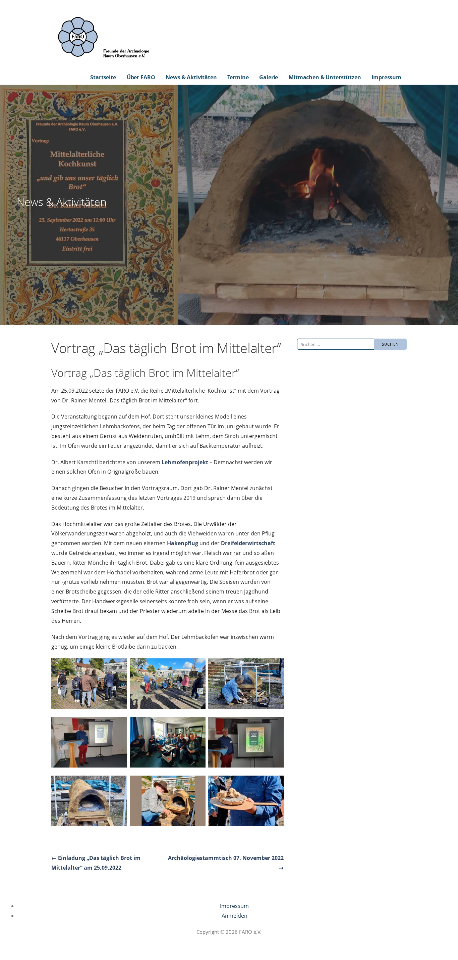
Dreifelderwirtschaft (248, 543)
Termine (237, 77)
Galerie (268, 77)
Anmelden (234, 915)
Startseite (103, 77)
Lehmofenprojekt (185, 462)
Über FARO (141, 77)
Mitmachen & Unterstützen (325, 77)
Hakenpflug (182, 543)
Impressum (386, 77)
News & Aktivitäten (191, 77)
